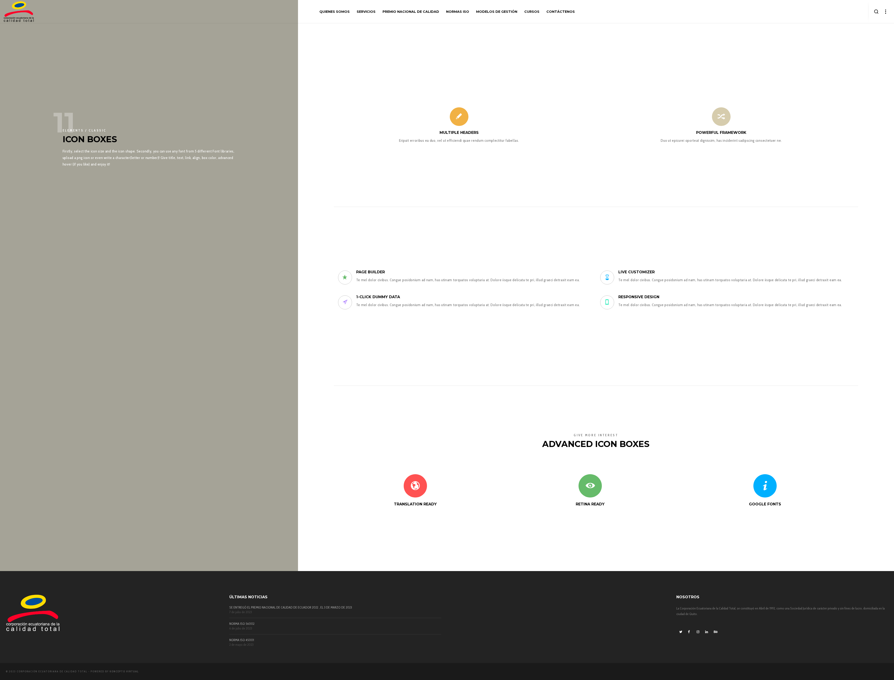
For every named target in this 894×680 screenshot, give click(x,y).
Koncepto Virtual (124, 671)
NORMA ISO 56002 (241, 624)
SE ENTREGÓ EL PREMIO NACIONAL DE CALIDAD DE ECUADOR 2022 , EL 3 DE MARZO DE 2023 (290, 607)
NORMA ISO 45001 (241, 640)
